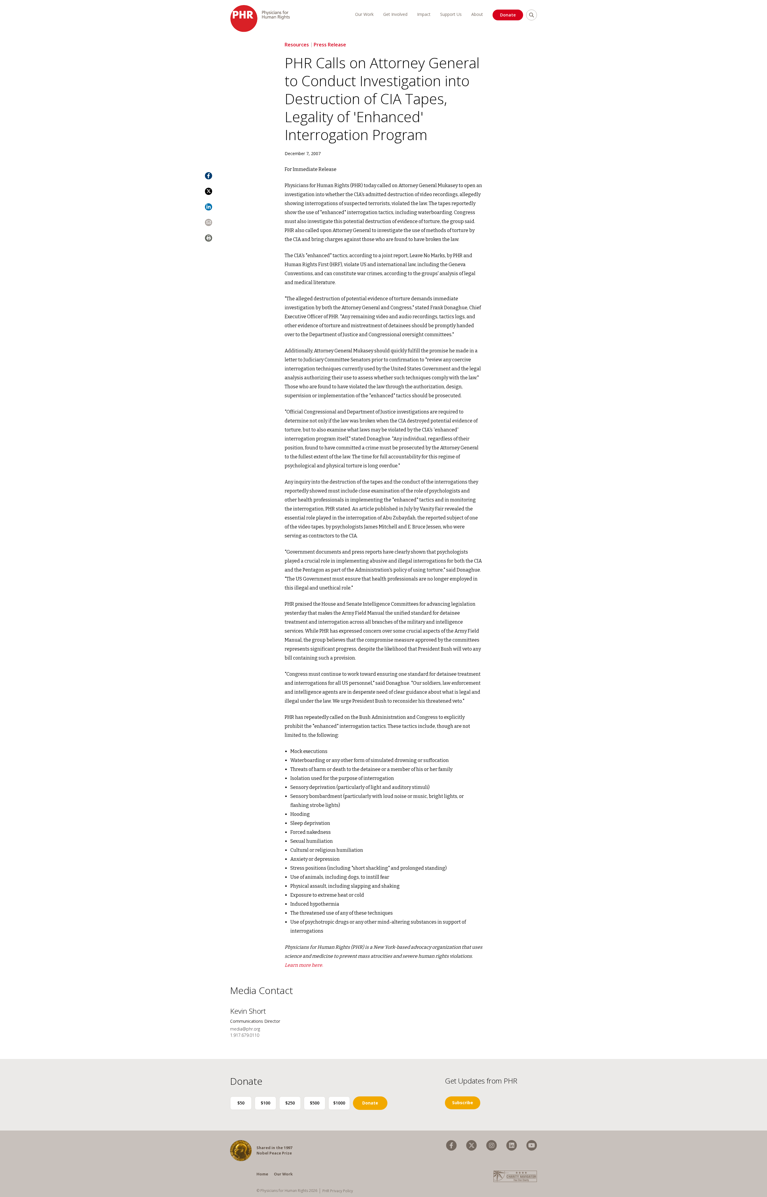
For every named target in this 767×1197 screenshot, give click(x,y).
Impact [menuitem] (424, 14)
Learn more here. (304, 965)
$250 (290, 1103)
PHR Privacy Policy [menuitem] (337, 1190)
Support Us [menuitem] (451, 14)
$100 (265, 1103)
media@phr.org (245, 1029)
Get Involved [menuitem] (395, 14)
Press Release (330, 44)
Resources (297, 44)
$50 (240, 1103)
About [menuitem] (477, 14)
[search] (531, 15)
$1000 (339, 1103)
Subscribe (462, 1102)
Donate (508, 15)
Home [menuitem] (262, 1174)
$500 (314, 1103)
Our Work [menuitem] (364, 14)
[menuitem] (451, 1145)
